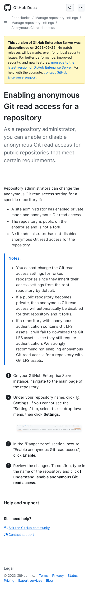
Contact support (21, 535)
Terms (43, 575)
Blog (49, 580)
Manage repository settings (56, 18)
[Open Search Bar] (70, 7)
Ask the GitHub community (29, 528)
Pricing (9, 580)
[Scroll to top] (78, 587)
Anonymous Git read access (33, 28)
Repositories (20, 18)
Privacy (58, 575)
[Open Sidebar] (5, 22)
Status (73, 575)
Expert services (30, 580)
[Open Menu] (81, 7)
